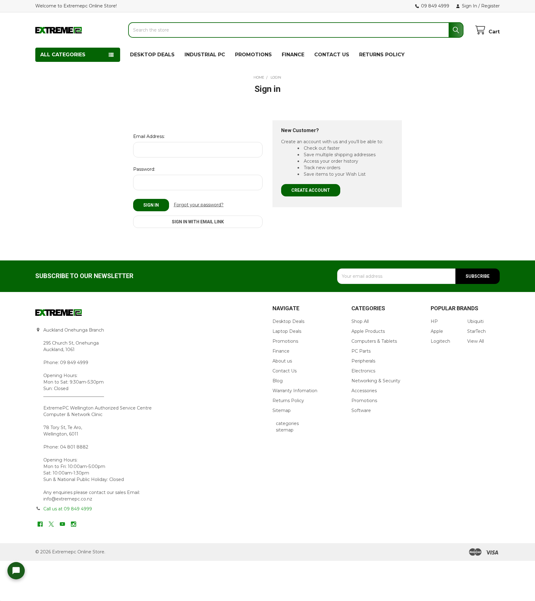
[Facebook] (40, 524)
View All (475, 341)
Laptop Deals (286, 331)
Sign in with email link (198, 221)
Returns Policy (288, 400)
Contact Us (284, 371)
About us (282, 361)
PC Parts (361, 351)
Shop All (360, 321)
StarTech (476, 331)
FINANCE (293, 55)
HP (434, 321)
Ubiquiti (475, 321)
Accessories (364, 390)
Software (361, 410)
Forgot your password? (199, 205)
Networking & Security (375, 381)
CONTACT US (331, 55)
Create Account (310, 190)
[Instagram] (73, 524)
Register (490, 6)
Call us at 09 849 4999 (67, 509)
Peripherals (363, 361)
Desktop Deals (288, 321)
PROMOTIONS (253, 55)
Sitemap (281, 410)
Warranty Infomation (294, 390)
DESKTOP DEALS (152, 55)
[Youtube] (62, 524)
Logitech (440, 341)
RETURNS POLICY (382, 55)
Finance (280, 351)
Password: (144, 169)
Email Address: (149, 136)
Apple (437, 331)
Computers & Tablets (374, 341)
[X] (51, 524)
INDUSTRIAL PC (205, 55)
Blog (277, 381)
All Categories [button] (62, 55)
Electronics (363, 371)
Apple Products (368, 331)
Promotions (285, 341)
